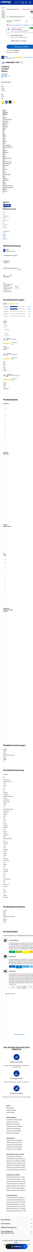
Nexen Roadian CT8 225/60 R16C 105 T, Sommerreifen (16, 1183)
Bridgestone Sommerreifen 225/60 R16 (16, 1163)
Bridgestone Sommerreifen (14, 1126)
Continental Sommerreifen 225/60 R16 (16, 1158)
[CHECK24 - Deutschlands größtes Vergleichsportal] (6, 2)
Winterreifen (10, 1108)
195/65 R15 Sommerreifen (14, 1142)
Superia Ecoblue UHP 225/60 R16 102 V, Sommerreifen (16, 1186)
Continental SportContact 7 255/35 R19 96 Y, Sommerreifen (16, 1211)
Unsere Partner (5, 1223)
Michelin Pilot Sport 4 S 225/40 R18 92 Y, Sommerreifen (16, 1208)
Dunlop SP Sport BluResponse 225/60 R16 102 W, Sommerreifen (16, 1188)
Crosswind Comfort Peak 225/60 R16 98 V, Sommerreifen (16, 1181)
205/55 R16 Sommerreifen (14, 1147)
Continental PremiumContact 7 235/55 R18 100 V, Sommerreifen (16, 1197)
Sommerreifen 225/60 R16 (14, 1156)
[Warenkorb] (23, 2)
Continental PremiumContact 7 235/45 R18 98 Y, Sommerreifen (16, 1200)
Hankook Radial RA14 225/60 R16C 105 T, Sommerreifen (16, 1190)
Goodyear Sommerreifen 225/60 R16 (16, 1167)
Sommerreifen (10, 1112)
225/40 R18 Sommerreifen (14, 1144)
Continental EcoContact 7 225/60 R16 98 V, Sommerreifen (16, 1179)
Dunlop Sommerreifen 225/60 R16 (16, 1169)
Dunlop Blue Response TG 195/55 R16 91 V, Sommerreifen (16, 1204)
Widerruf (27, 1244)
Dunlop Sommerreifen (12, 1133)
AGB (5, 1244)
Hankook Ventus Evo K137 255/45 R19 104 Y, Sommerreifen (16, 1202)
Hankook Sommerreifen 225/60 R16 (16, 1165)
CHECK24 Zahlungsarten (9, 1227)
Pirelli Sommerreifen (12, 1122)
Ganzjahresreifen (11, 1110)
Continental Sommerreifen (14, 1119)
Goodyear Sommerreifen (13, 1130)
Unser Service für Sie (7, 1233)
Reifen (3, 7)
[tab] (1, 51)
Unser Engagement (7, 1231)
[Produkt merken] (22, 62)
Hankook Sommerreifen (13, 1128)
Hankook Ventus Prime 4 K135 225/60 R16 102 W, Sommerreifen (16, 1177)
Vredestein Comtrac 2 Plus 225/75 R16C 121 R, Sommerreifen (16, 1206)
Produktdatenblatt (19, 1034)
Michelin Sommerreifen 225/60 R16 (16, 1161)
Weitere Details (17, 287)
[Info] (5, 409)
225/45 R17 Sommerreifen (14, 1149)
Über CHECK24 (5, 1219)
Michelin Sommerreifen (13, 1124)
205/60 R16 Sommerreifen (14, 1140)
